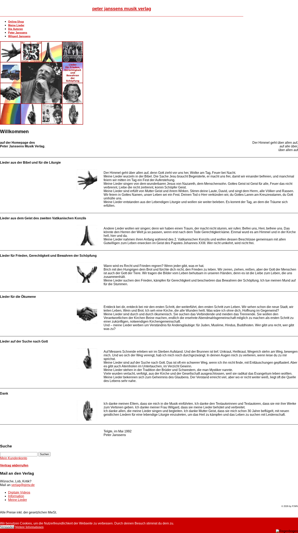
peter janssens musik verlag (121, 8)
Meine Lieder (17, 499)
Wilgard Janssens (19, 36)
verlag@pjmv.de (23, 485)
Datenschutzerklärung (16, 531)
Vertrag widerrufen (14, 465)
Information (16, 496)
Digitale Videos (19, 492)
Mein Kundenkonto (13, 458)
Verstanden (7, 527)
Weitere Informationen (29, 527)
